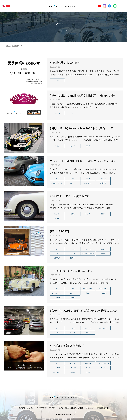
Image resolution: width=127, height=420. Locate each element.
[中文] (8, 6)
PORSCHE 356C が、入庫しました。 (71, 271)
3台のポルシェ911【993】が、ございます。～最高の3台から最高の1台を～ (84, 312)
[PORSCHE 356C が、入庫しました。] (24, 281)
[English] (3, 6)
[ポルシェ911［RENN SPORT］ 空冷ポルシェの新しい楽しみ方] (24, 171)
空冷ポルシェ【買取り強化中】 (67, 346)
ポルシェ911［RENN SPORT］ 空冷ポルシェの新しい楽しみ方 (85, 163)
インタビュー (31, 408)
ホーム (8, 46)
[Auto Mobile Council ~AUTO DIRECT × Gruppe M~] (24, 105)
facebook (109, 6)
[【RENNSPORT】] (24, 241)
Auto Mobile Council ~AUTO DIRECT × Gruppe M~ (82, 95)
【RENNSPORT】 (59, 231)
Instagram (104, 6)
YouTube (99, 6)
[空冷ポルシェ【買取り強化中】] (24, 356)
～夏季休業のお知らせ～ (65, 63)
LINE (114, 6)
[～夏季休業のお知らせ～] (24, 73)
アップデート (53, 408)
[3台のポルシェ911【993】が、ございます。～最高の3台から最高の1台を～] (24, 320)
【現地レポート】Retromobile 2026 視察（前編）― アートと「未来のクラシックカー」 (84, 130)
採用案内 (81, 408)
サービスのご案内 (42, 408)
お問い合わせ (90, 408)
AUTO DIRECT (63, 6)
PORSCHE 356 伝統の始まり (69, 196)
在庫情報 (22, 408)
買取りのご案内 (64, 408)
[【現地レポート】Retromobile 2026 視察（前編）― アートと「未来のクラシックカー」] (24, 138)
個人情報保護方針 (102, 408)
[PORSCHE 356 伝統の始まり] (24, 206)
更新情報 (15, 46)
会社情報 (73, 408)
